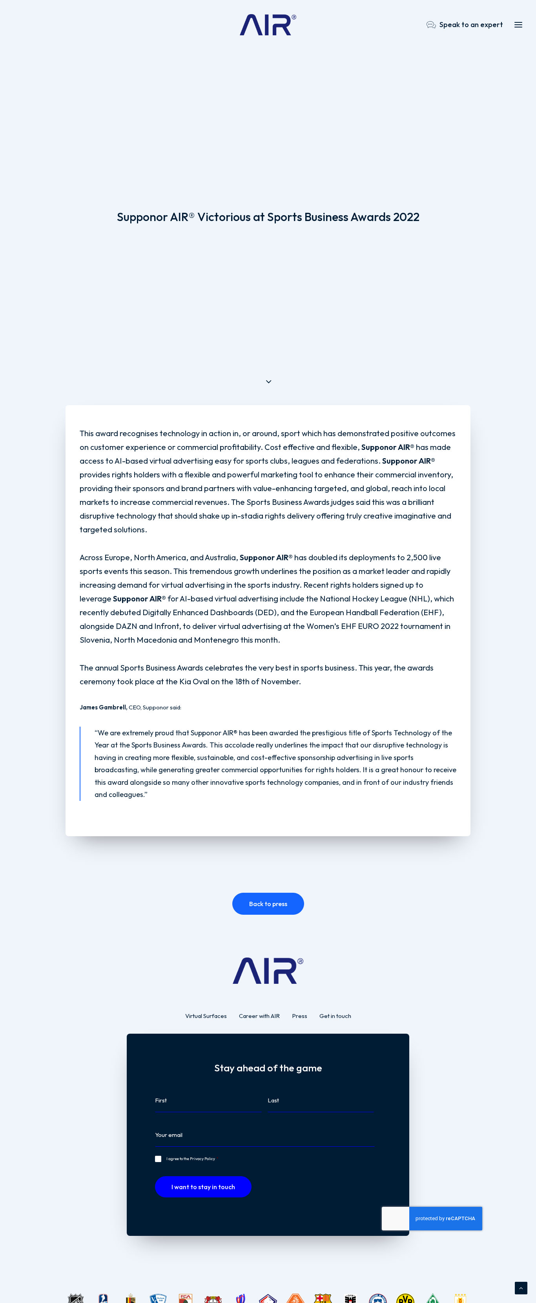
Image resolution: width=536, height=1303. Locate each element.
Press (299, 1016)
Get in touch (335, 1016)
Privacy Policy (202, 1158)
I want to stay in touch (203, 1187)
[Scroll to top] (521, 1287)
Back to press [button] (268, 904)
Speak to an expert (471, 24)
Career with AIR (259, 1016)
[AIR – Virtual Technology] (268, 24)
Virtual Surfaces (206, 1016)
